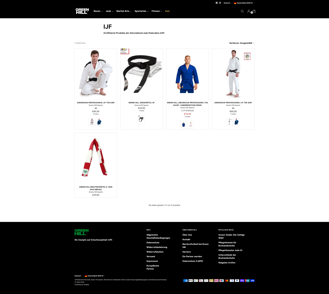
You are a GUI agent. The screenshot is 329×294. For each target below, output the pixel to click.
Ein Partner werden (192, 256)
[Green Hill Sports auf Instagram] (220, 3)
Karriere (186, 251)
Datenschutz (153, 242)
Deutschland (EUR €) (245, 3)
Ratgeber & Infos (226, 262)
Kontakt (186, 239)
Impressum (152, 261)
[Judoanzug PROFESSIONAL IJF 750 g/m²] (96, 74)
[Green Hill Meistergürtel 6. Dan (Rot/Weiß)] (96, 158)
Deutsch (227, 3)
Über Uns (187, 235)
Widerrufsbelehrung (157, 247)
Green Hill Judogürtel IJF (142, 103)
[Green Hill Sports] (82, 11)
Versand (151, 256)
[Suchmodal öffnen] (242, 11)
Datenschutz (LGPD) (192, 261)
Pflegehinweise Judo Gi (230, 250)
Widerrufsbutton (155, 251)
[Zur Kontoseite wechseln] (247, 11)
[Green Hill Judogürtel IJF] (141, 74)
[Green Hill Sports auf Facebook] (217, 3)
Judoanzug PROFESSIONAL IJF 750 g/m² (96, 103)
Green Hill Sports (97, 280)
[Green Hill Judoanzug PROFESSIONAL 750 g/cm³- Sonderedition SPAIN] (187, 74)
